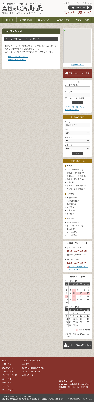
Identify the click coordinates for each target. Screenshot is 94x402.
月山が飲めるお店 (9, 375)
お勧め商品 (73, 222)
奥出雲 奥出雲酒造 (76, 189)
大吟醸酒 (72, 198)
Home (9, 20)
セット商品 (72, 235)
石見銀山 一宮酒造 (76, 176)
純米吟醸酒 (73, 201)
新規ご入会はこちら (72, 110)
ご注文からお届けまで (79, 73)
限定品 (71, 229)
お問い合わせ (82, 20)
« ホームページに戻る (17, 60)
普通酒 (71, 210)
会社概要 (25, 364)
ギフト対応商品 (75, 226)
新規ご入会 (6, 382)
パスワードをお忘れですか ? (75, 107)
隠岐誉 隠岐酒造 (75, 179)
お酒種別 (68, 137)
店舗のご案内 (63, 20)
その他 (71, 214)
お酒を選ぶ (26, 20)
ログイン (6, 386)
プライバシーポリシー (31, 371)
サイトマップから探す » (18, 57)
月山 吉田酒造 (75, 170)
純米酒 (71, 207)
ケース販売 (72, 232)
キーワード (69, 122)
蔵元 (67, 129)
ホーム (4, 26)
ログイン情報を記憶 (75, 98)
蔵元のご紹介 (45, 20)
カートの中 (6, 379)
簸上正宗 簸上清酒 (76, 186)
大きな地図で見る (77, 65)
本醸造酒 (71, 204)
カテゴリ (68, 145)
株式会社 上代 (74, 182)
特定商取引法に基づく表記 (33, 368)
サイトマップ (7, 390)
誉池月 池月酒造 (75, 173)
